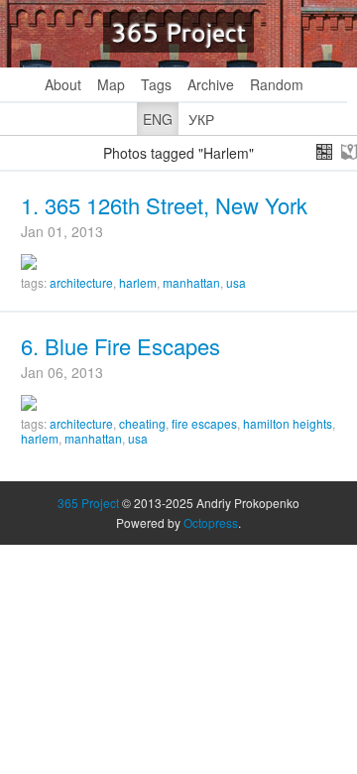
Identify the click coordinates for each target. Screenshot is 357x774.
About (63, 84)
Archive (210, 84)
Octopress (210, 522)
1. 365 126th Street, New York (164, 205)
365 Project (178, 32)
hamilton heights (287, 423)
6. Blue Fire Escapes (120, 345)
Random (276, 84)
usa (236, 282)
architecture (81, 282)
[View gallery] (324, 152)
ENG (158, 119)
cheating (142, 423)
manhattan (191, 282)
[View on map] (349, 152)
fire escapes (204, 423)
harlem (138, 282)
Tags (156, 84)
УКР (201, 119)
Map (111, 84)
